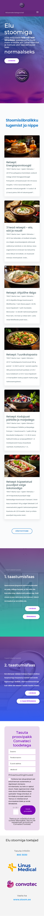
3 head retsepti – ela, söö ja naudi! (19, 229)
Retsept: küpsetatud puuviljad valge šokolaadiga (19, 485)
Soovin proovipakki (28, 810)
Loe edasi (11, 61)
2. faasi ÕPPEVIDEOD (28, 701)
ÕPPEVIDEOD (31, 617)
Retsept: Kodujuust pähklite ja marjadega (20, 418)
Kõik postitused (22, 531)
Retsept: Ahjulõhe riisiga (21, 292)
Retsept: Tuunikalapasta (21, 354)
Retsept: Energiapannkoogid (18, 164)
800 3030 (22, 854)
